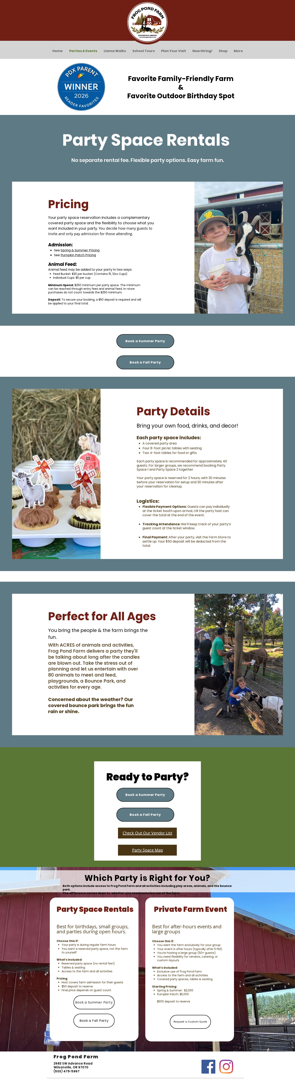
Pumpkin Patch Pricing (78, 255)
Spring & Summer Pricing (80, 250)
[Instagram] (226, 1067)
